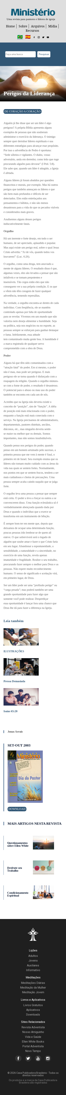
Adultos (33, 956)
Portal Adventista (33, 1046)
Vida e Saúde (33, 1037)
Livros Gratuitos (33, 1005)
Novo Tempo (33, 1051)
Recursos (32, 30)
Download (17, 808)
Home (10, 26)
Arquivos (38, 26)
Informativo (33, 970)
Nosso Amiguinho (33, 1032)
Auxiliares (33, 965)
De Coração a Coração (22, 111)
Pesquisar (44, 54)
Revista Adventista (33, 1027)
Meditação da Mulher (33, 987)
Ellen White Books (33, 1041)
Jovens (33, 960)
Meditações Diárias (33, 983)
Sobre (23, 26)
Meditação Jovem (33, 992)
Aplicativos (33, 1010)
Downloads (33, 1014)
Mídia (52, 26)
